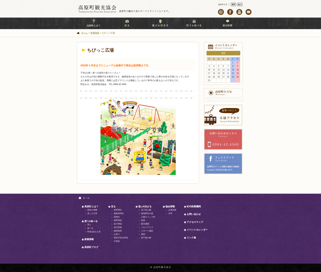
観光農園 (145, 224)
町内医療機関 (194, 206)
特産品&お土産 (94, 232)
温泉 (143, 220)
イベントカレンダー (197, 229)
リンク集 (191, 237)
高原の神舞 (92, 210)
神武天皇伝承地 (121, 238)
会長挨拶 (172, 210)
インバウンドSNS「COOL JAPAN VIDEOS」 (221, 12)
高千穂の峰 (146, 238)
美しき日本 (92, 213)
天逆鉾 (117, 241)
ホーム (84, 33)
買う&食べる (91, 221)
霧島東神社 (119, 213)
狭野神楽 (118, 220)
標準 (233, 4)
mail (248, 12)
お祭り (117, 234)
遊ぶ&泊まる (145, 206)
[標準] (234, 4)
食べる (90, 228)
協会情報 (170, 206)
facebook (230, 12)
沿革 (170, 213)
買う (89, 225)
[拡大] (239, 4)
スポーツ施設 (147, 231)
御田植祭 (118, 231)
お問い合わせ (223, 139)
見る (113, 206)
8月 (223, 53)
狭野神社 (118, 210)
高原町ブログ (91, 247)
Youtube (239, 12)
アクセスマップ (195, 222)
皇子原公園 (146, 210)
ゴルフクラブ (147, 227)
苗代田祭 (118, 227)
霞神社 (117, 217)
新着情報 (94, 33)
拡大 (239, 4)
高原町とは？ (91, 206)
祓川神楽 (118, 224)
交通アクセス (223, 115)
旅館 (143, 234)
